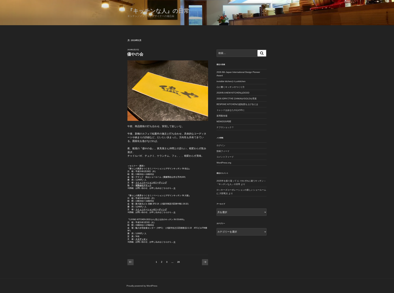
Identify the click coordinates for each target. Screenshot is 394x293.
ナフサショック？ (225, 127)
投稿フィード (223, 151)
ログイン (221, 145)
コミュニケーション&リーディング (151, 182)
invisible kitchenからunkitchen (231, 81)
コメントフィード (225, 157)
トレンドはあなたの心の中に (231, 110)
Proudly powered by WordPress (142, 286)
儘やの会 (135, 54)
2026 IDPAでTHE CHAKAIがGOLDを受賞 (237, 98)
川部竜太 (223, 193)
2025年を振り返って (227, 181)
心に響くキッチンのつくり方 (231, 87)
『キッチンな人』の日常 (158, 11)
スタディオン (141, 239)
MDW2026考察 (224, 121)
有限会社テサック (143, 185)
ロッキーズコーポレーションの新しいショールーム (241, 190)
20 (178, 263)
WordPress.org (224, 162)
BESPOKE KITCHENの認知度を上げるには (237, 104)
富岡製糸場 (222, 116)
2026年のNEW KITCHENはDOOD (233, 92)
